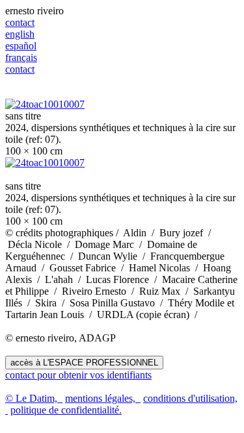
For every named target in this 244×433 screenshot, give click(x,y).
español (20, 45)
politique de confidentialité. (66, 409)
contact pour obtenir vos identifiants (78, 374)
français (21, 57)
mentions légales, (103, 398)
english (19, 34)
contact (19, 22)
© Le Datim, (33, 398)
